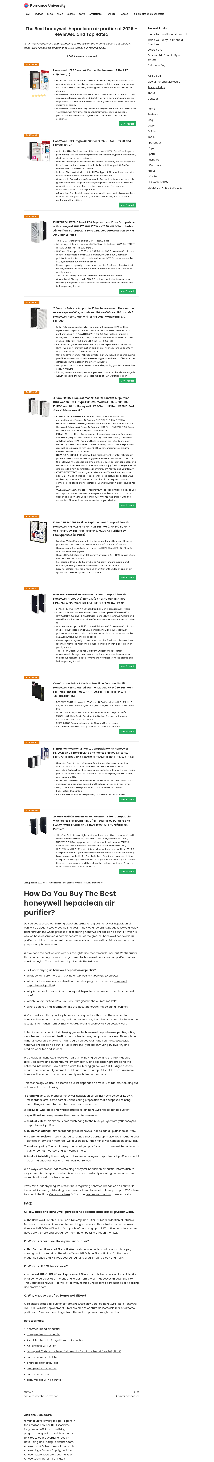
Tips (151, 148)
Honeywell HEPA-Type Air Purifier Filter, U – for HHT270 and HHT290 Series (92, 143)
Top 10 (82, 14)
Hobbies (154, 159)
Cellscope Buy (156, 65)
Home (27, 14)
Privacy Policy (156, 87)
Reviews (39, 14)
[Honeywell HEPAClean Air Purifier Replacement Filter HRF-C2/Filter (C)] (38, 79)
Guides (71, 14)
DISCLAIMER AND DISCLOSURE (149, 14)
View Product (127, 123)
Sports (151, 154)
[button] (102, 14)
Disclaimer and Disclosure (164, 81)
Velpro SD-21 (155, 49)
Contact (153, 98)
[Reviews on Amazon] (38, 95)
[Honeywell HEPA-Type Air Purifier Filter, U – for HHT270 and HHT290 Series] (38, 150)
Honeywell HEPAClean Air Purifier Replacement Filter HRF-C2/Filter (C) (91, 72)
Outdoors (155, 165)
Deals (60, 14)
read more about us (98, 1194)
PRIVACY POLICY (158, 182)
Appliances (154, 142)
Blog (50, 14)
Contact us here (59, 1194)
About (151, 93)
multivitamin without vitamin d (167, 34)
